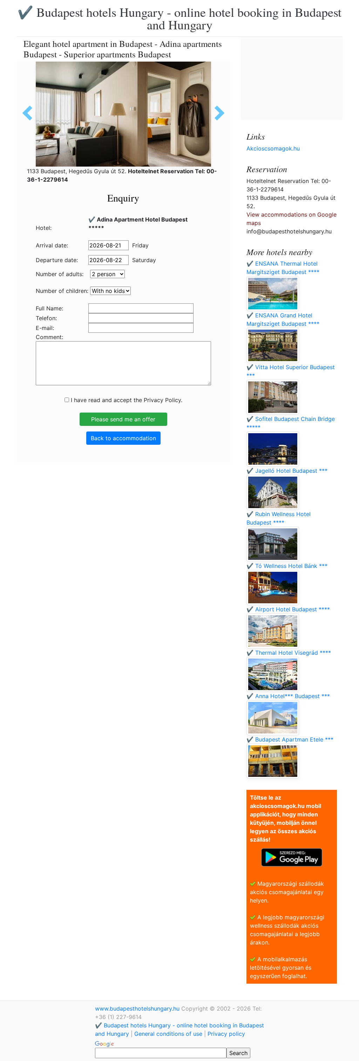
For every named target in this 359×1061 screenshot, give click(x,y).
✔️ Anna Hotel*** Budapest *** (288, 696)
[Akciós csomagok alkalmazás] (292, 856)
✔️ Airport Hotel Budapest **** (288, 609)
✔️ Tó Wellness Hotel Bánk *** (286, 565)
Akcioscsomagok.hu (273, 148)
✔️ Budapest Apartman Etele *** (289, 739)
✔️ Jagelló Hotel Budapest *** (286, 470)
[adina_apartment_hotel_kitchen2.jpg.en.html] (29, 113)
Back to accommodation (123, 438)
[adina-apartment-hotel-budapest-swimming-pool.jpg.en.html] (217, 113)
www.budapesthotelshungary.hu (138, 1008)
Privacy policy (226, 1033)
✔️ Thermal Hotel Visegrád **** (288, 652)
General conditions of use (168, 1033)
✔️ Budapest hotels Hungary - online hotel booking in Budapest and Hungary (179, 18)
